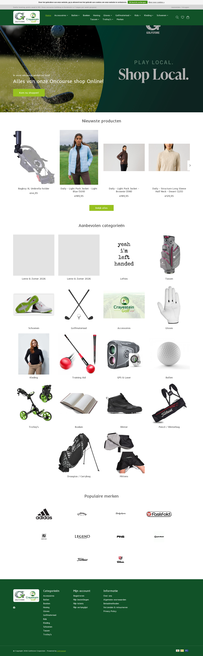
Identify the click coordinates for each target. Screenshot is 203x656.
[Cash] (177, 651)
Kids (45, 619)
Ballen (169, 377)
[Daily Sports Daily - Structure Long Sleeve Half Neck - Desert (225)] (169, 157)
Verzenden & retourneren (115, 607)
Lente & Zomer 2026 (34, 278)
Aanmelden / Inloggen (180, 7)
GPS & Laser (124, 377)
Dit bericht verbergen (137, 2)
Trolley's (34, 426)
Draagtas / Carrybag (78, 476)
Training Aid (79, 377)
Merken (120, 19)
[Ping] (120, 536)
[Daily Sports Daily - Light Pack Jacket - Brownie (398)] (124, 157)
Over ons (107, 595)
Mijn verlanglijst (80, 607)
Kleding (34, 377)
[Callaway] (82, 514)
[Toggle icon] (177, 17)
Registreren (78, 595)
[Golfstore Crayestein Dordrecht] (26, 17)
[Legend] (82, 536)
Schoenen (33, 328)
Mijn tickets (78, 603)
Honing (96, 15)
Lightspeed (61, 651)
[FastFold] (159, 514)
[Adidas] (44, 514)
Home (48, 15)
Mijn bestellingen (81, 599)
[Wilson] (120, 559)
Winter (124, 426)
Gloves (169, 328)
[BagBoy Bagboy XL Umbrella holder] (33, 157)
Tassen (169, 278)
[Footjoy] (44, 536)
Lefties (124, 278)
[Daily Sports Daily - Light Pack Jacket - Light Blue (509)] (79, 157)
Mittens (124, 476)
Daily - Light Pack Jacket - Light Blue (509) (79, 190)
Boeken (86, 15)
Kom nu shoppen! (29, 92)
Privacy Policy (109, 611)
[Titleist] (82, 559)
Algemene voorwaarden (114, 599)
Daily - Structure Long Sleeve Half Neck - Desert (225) (169, 190)
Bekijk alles (101, 207)
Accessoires (124, 328)
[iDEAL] (182, 651)
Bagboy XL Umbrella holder (33, 188)
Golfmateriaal (79, 328)
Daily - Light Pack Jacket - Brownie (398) (124, 190)
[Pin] (186, 651)
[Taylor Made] (159, 536)
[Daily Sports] (120, 514)
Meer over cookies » (157, 2)
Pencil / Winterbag (169, 426)
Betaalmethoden (111, 603)
